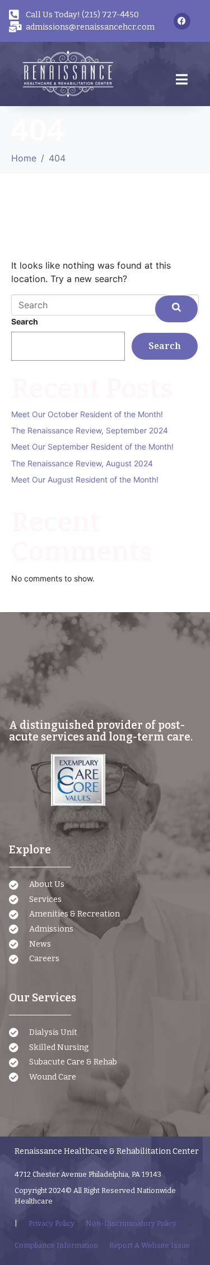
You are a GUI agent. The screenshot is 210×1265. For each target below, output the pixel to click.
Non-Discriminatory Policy (131, 1223)
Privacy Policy (51, 1223)
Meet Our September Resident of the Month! (92, 446)
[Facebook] (182, 21)
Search (24, 321)
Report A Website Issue (149, 1245)
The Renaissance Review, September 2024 (89, 430)
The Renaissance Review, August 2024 (82, 463)
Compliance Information (56, 1245)
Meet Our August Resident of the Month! (84, 479)
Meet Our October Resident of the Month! (87, 414)
